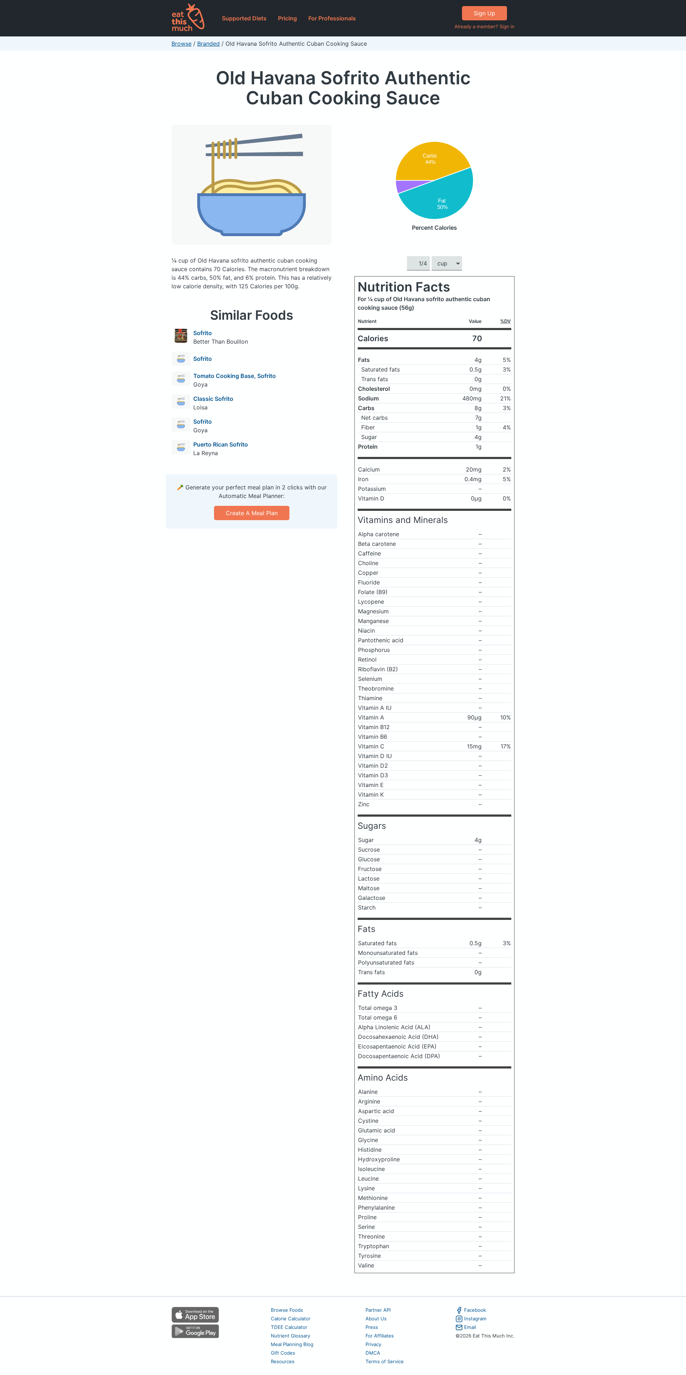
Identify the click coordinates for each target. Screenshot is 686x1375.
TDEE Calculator (289, 1327)
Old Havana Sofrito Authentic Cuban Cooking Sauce (343, 88)
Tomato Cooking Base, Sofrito (234, 375)
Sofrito (202, 333)
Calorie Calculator (290, 1318)
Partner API (378, 1310)
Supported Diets (244, 18)
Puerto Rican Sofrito (220, 444)
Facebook (475, 1310)
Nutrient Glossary (290, 1336)
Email (470, 1327)
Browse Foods (287, 1310)
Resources (282, 1361)
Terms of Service (385, 1361)
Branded (208, 43)
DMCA (373, 1353)
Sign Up (484, 13)
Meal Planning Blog (292, 1344)
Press (372, 1327)
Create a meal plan (252, 513)
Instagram (475, 1318)
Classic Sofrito (213, 398)
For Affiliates (380, 1336)
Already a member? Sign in (484, 26)
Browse (182, 43)
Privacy (373, 1344)
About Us (376, 1318)
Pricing (287, 18)
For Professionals (332, 18)
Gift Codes (283, 1353)
